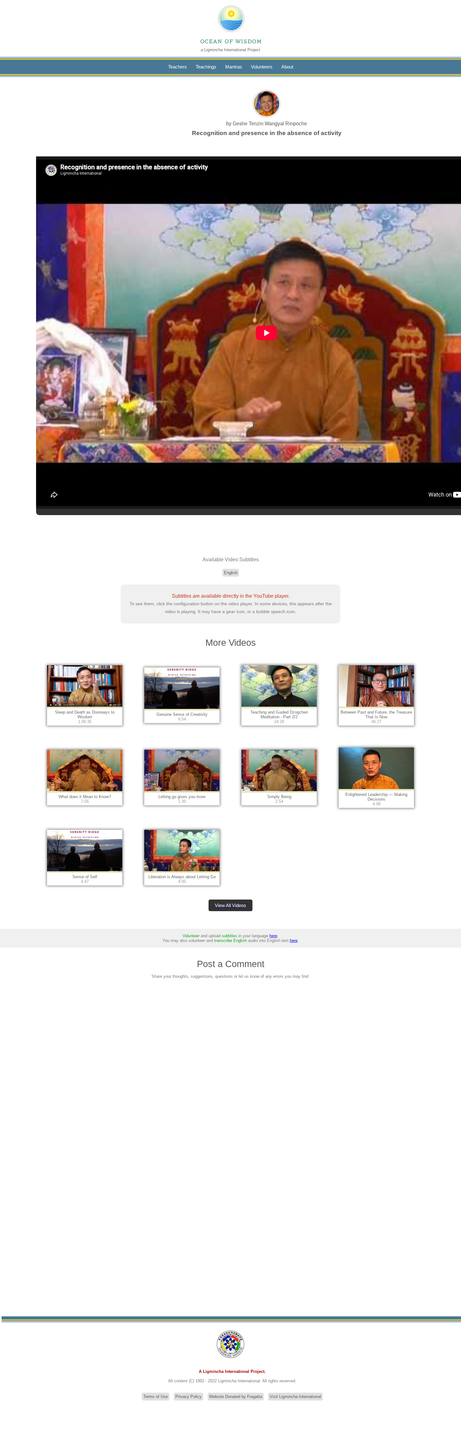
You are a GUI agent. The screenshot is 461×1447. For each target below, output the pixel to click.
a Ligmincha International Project (230, 49)
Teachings (206, 66)
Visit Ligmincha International (295, 1396)
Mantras (233, 66)
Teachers (177, 66)
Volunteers (262, 66)
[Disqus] (230, 1066)
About (287, 66)
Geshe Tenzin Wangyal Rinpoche (270, 123)
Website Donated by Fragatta (235, 1396)
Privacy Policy (188, 1396)
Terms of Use (155, 1396)
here (273, 935)
